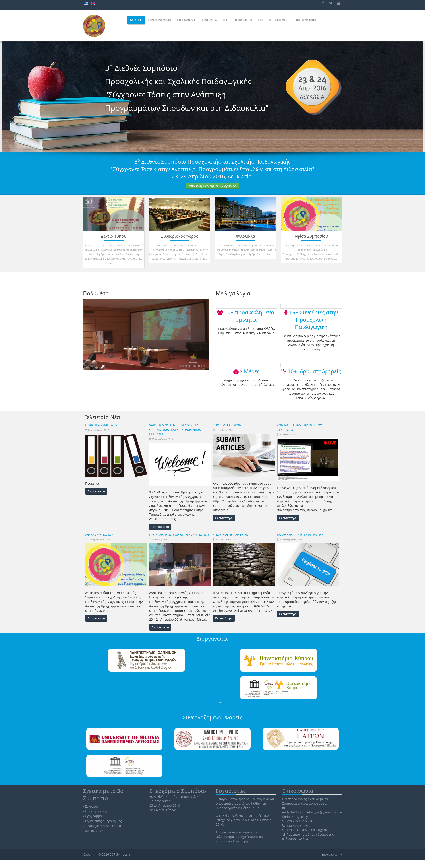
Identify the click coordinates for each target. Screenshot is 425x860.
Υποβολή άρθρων (227, 425)
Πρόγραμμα (93, 816)
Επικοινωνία (329, 854)
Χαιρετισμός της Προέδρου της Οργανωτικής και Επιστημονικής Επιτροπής (175, 429)
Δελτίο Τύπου (113, 236)
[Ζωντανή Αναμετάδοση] (146, 334)
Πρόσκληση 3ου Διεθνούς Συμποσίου (179, 534)
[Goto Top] (341, 854)
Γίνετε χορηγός (96, 811)
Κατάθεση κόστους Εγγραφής (300, 534)
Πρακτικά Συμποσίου (102, 425)
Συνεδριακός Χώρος (179, 236)
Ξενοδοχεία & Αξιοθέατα (103, 826)
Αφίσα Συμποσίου (311, 236)
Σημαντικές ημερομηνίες (103, 821)
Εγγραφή (91, 806)
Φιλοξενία (245, 236)
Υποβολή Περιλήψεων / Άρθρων (212, 186)
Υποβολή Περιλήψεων (230, 534)
